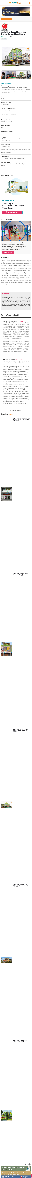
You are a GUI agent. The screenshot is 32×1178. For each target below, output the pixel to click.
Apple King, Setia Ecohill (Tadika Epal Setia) (20, 1040)
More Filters (6, 19)
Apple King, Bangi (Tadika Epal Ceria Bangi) (20, 574)
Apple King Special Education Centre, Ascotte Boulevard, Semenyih (21, 419)
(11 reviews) (9, 36)
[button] (3, 2)
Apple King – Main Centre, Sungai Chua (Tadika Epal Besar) (20, 730)
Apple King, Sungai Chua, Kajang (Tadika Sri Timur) (20, 885)
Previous (2, 75)
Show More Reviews (15, 410)
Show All (11, 414)
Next (29, 75)
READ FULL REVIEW (8, 252)
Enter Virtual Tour (13, 212)
